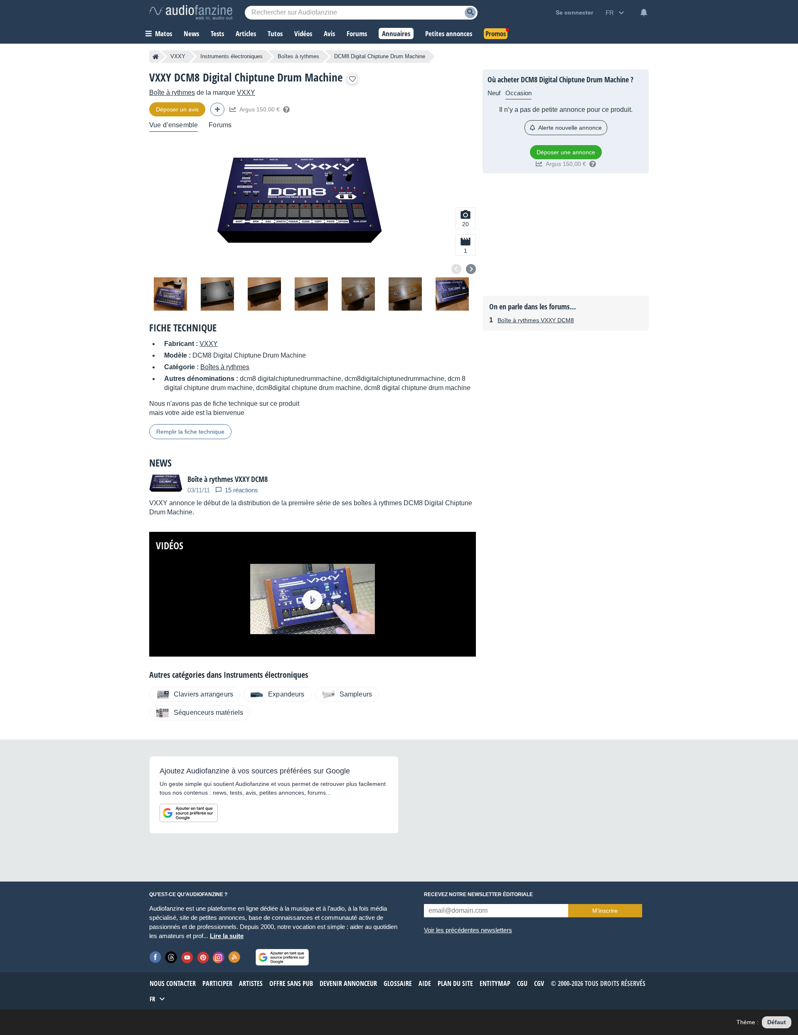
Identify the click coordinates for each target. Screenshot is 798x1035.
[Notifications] (644, 12)
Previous (456, 269)
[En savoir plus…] (286, 109)
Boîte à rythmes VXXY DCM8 (536, 320)
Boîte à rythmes (172, 92)
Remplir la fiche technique (190, 431)
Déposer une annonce (566, 152)
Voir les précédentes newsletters (468, 930)
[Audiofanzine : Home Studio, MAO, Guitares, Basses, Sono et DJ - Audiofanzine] (190, 12)
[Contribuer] (217, 109)
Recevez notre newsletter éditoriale (478, 894)
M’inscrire (605, 910)
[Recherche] (470, 12)
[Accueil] (156, 56)
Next (471, 269)
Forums (220, 124)
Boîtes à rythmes (298, 56)
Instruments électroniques (231, 56)
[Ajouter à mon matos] (352, 79)
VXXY (177, 56)
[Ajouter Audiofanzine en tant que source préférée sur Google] (189, 813)
